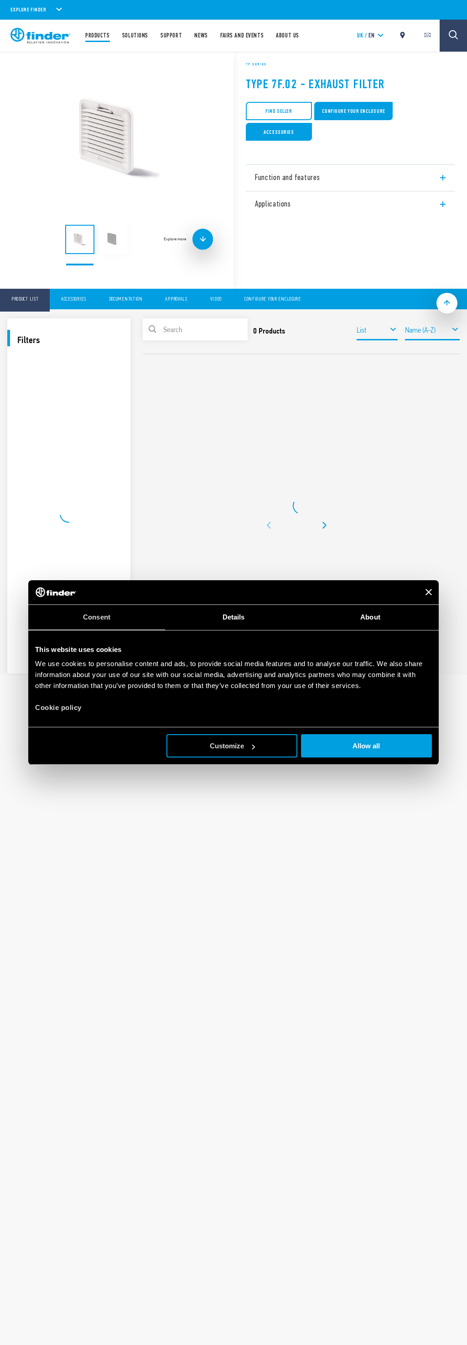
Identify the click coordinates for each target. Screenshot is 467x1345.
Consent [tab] (96, 617)
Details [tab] (234, 617)
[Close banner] (428, 592)
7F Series (256, 64)
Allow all (366, 746)
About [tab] (370, 617)
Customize (227, 746)
